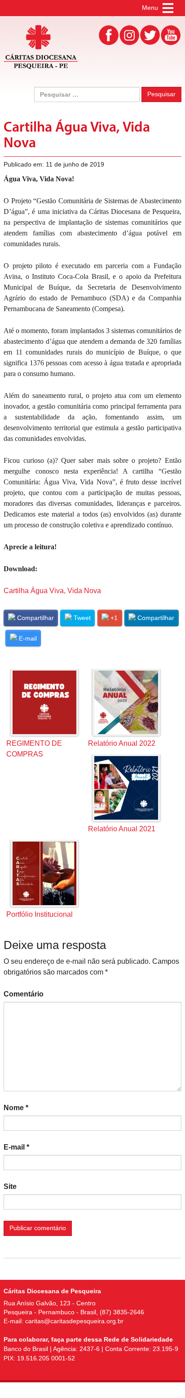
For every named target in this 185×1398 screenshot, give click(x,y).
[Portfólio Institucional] (44, 873)
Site (10, 1186)
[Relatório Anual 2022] (126, 702)
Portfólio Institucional (39, 914)
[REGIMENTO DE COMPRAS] (44, 702)
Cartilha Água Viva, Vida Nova (52, 590)
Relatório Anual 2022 (121, 743)
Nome (16, 1108)
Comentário (24, 994)
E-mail (16, 1147)
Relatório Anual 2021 (121, 829)
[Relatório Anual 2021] (126, 787)
